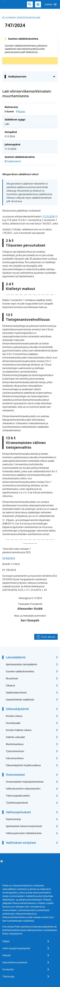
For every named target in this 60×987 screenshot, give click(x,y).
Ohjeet (6, 941)
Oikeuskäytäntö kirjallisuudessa (23, 765)
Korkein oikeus (14, 716)
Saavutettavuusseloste (14, 962)
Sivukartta (8, 969)
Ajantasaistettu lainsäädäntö (21, 664)
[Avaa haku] (30, 4)
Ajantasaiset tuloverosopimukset (24, 826)
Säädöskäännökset (16, 692)
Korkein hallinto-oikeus (18, 730)
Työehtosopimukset (17, 802)
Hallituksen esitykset (21, 843)
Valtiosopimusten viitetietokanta (24, 833)
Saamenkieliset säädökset (20, 699)
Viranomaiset (15, 775)
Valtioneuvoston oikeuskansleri (23, 788)
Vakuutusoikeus (15, 758)
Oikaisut (10, 685)
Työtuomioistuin (15, 751)
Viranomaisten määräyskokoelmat (24, 781)
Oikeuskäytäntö (17, 709)
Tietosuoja (8, 976)
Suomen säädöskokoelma (22, 17)
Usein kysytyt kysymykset (16, 948)
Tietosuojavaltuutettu (18, 795)
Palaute (6, 955)
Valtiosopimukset (18, 812)
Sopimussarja (13, 819)
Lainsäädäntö (15, 657)
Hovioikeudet (13, 723)
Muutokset (12, 678)
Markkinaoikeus (15, 744)
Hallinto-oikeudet (15, 737)
